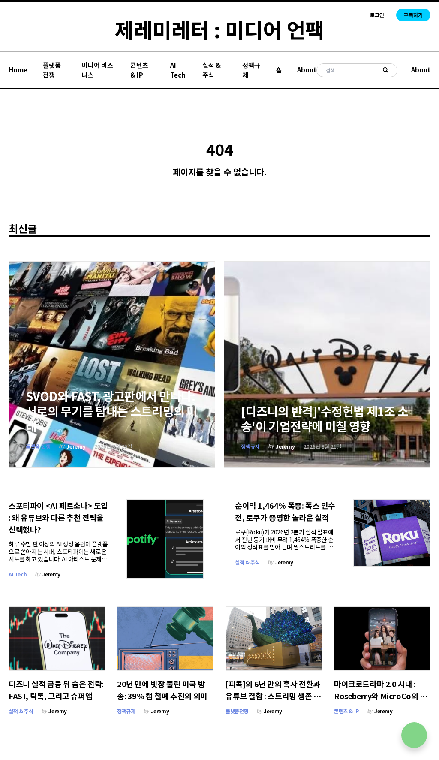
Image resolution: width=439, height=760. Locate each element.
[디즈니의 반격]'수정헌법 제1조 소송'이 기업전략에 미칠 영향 (324, 418)
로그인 (377, 15)
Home (18, 69)
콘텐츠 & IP (139, 69)
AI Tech (177, 69)
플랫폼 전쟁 (52, 69)
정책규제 (251, 69)
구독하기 (413, 14)
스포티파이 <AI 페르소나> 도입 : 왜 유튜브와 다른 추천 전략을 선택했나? (58, 517)
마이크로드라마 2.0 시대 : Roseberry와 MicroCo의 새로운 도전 (380, 695)
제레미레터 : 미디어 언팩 (219, 29)
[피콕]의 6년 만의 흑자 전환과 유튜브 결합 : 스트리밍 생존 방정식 (273, 695)
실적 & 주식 (211, 69)
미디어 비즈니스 (97, 69)
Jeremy (76, 446)
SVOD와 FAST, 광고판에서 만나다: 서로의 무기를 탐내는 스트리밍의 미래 (112, 410)
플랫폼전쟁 (237, 711)
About (306, 69)
